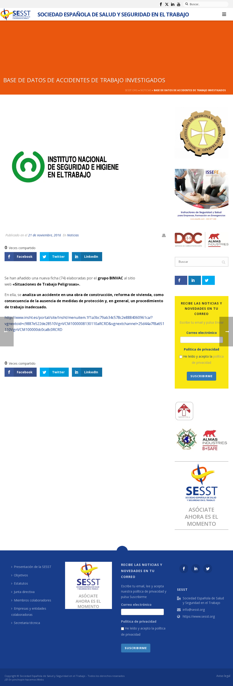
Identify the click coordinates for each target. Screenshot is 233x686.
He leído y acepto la (203, 359)
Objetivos (21, 575)
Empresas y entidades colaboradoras (28, 611)
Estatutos (21, 583)
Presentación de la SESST (32, 567)
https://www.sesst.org (199, 616)
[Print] (164, 235)
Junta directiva (24, 592)
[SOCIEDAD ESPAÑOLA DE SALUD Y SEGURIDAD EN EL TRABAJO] (15, 14)
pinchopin (18, 679)
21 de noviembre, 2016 (44, 235)
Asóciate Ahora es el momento (201, 516)
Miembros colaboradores (32, 600)
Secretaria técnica (27, 623)
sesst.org (131, 90)
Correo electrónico (201, 332)
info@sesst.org (194, 610)
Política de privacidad (201, 349)
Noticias (145, 90)
